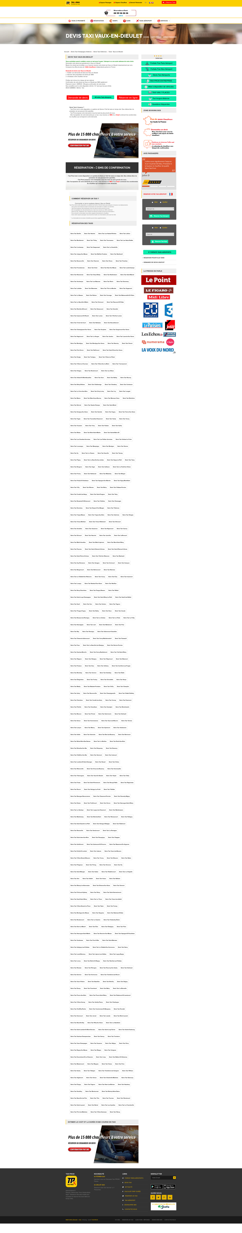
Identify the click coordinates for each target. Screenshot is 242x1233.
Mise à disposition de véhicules (161, 86)
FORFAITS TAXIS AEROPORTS (160, 252)
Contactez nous (130, 1209)
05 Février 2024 (99, 1176)
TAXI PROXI (94, 1220)
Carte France (156, 37)
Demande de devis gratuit (153, 262)
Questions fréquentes (161, 104)
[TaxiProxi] (71, 1187)
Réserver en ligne (128, 97)
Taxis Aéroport (145, 21)
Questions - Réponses (142, 1220)
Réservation (98, 21)
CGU (80, 1220)
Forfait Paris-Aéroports (133, 1178)
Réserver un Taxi (131, 1196)
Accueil (146, 37)
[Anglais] (153, 2)
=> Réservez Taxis (169, 2)
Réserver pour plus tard (153, 258)
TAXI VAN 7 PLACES (161, 92)
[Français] (150, 2)
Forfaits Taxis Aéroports (103, 97)
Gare (128, 21)
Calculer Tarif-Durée (132, 1191)
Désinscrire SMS (130, 1205)
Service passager (169, 37)
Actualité (128, 1187)
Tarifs (115, 21)
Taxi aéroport (129, 1200)
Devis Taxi (128, 1182)
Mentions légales (72, 1220)
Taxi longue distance (160, 98)
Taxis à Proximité (78, 21)
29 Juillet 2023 (99, 1185)
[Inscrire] (174, 1177)
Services (164, 21)
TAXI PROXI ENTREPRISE (160, 80)
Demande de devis (78, 97)
